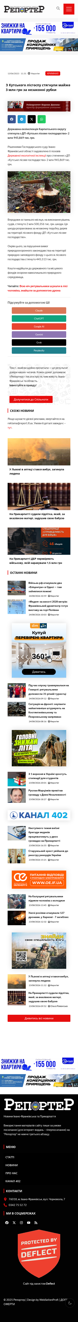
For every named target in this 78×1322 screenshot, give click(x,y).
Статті (9, 1157)
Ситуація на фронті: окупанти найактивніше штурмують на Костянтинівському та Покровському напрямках (47, 710)
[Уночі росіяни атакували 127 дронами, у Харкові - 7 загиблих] (17, 918)
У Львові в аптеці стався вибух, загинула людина (48, 978)
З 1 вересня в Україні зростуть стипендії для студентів (47, 776)
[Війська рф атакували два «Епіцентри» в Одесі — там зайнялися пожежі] (17, 588)
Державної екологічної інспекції (27, 155)
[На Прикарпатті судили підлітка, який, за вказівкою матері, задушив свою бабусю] (17, 998)
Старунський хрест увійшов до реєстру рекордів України (48, 853)
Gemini (39, 334)
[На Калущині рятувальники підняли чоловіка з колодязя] (17, 901)
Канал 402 (12, 1181)
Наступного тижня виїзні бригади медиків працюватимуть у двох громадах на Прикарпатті (44, 834)
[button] (12, 119)
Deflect (50, 1283)
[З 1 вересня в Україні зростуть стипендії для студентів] (17, 779)
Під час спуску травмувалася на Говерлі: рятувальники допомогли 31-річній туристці (48, 689)
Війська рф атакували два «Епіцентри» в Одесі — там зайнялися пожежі (45, 587)
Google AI (39, 326)
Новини (11, 1165)
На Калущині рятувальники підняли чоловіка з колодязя (46, 898)
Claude (39, 310)
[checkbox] (69, 1302)
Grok (39, 342)
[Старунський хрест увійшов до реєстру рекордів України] (17, 856)
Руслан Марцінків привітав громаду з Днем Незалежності (47, 792)
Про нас (11, 1173)
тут (10, 427)
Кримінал (52, 73)
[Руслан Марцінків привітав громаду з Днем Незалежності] (17, 795)
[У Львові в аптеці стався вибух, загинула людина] (17, 981)
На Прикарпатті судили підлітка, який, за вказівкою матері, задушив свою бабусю (48, 997)
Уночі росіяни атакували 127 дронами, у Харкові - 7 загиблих (48, 914)
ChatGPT (39, 318)
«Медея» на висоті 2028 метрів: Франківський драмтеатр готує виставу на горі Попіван (48, 605)
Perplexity (39, 350)
